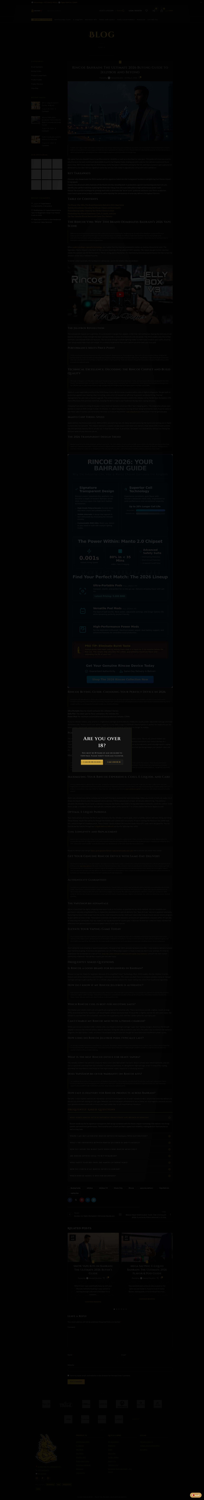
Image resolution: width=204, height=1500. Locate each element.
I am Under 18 (114, 762)
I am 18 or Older (91, 762)
